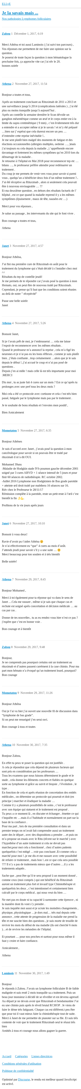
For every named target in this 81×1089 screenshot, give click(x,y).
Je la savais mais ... (20, 12)
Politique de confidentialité (18, 1070)
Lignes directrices (41, 1056)
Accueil (6, 1056)
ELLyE (6, 3)
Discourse (24, 1079)
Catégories (21, 1056)
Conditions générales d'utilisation (21, 1063)
